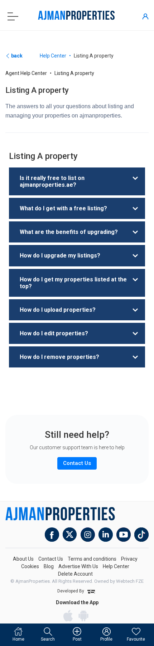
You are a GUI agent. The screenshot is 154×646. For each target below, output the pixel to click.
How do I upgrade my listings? (60, 255)
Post (77, 639)
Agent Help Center (26, 73)
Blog (49, 566)
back (16, 56)
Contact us (77, 463)
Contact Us (50, 559)
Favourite (136, 639)
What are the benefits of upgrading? (69, 232)
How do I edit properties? (54, 333)
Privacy (129, 559)
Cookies (30, 566)
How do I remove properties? (59, 357)
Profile (106, 639)
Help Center (53, 56)
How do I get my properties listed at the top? (73, 283)
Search (48, 639)
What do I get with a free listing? (63, 208)
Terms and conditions (92, 559)
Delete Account (75, 574)
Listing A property (74, 73)
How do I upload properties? (58, 309)
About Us (23, 559)
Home (18, 639)
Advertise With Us (78, 566)
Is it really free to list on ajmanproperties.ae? (52, 181)
